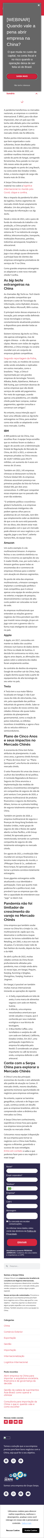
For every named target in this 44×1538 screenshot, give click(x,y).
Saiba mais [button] (26, 1523)
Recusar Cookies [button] (13, 1530)
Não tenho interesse (22, 85)
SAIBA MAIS (22, 76)
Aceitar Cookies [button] (31, 1530)
